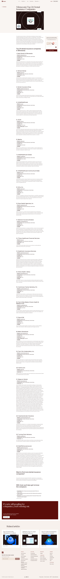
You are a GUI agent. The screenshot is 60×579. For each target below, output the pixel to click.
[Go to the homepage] (2, 552)
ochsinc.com (22, 188)
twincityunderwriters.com (24, 353)
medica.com (22, 141)
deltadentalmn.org (23, 55)
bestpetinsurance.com (24, 447)
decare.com (22, 72)
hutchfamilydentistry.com (24, 288)
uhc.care (21, 172)
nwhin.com (22, 369)
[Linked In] (25, 577)
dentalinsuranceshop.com (24, 88)
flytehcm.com (22, 319)
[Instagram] (26, 577)
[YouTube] (28, 577)
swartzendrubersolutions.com (25, 417)
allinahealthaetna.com (24, 273)
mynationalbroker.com (24, 221)
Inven (34, 479)
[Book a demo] (55, 1)
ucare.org (22, 121)
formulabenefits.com (23, 305)
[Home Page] (4, 1)
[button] (19, 1)
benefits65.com (23, 436)
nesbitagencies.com (23, 205)
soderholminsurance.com (24, 252)
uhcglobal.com (22, 156)
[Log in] (51, 1)
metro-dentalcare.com (24, 333)
